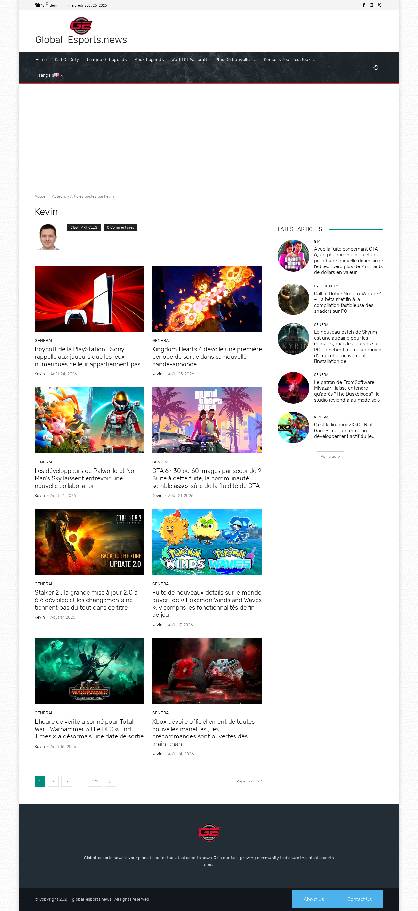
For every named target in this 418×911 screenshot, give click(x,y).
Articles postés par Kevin (92, 196)
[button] (375, 67)
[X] (379, 5)
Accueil (41, 196)
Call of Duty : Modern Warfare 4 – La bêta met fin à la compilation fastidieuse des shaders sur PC (348, 302)
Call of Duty (326, 286)
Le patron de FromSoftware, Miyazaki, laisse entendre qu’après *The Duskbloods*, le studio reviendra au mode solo (347, 391)
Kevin (40, 374)
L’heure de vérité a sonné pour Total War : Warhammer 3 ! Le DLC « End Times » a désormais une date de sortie (89, 729)
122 (95, 781)
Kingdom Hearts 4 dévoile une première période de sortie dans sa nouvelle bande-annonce (207, 356)
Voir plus (328, 456)
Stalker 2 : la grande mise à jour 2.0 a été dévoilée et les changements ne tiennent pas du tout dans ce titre (86, 600)
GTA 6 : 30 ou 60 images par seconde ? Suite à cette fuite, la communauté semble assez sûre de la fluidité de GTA (206, 478)
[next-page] (110, 781)
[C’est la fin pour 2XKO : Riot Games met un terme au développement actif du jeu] (293, 427)
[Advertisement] (209, 136)
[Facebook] (364, 5)
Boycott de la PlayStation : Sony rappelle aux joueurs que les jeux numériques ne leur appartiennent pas (87, 356)
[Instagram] (372, 5)
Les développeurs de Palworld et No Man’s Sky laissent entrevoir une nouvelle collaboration (84, 478)
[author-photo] (51, 237)
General (44, 340)
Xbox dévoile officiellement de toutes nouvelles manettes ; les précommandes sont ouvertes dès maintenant (203, 733)
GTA (317, 241)
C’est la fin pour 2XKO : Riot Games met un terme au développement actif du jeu (344, 430)
